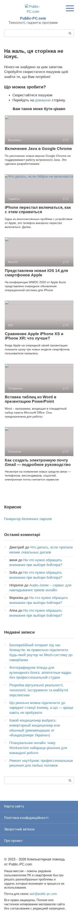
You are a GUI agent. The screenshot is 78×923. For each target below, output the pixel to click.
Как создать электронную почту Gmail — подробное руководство (38, 462)
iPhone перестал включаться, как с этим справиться (38, 209)
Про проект (13, 841)
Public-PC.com (33, 18)
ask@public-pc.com (43, 893)
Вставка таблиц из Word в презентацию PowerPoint (30, 399)
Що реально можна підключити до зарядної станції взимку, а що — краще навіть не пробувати (41, 708)
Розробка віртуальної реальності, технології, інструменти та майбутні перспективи (38, 690)
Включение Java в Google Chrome (38, 148)
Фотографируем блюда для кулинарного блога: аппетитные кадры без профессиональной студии (40, 673)
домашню (43, 100)
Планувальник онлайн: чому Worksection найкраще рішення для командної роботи (38, 748)
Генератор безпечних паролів (28, 519)
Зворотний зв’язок (19, 829)
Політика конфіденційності (26, 818)
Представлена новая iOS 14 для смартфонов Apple (36, 272)
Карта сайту (14, 806)
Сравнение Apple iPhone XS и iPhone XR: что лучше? (34, 336)
